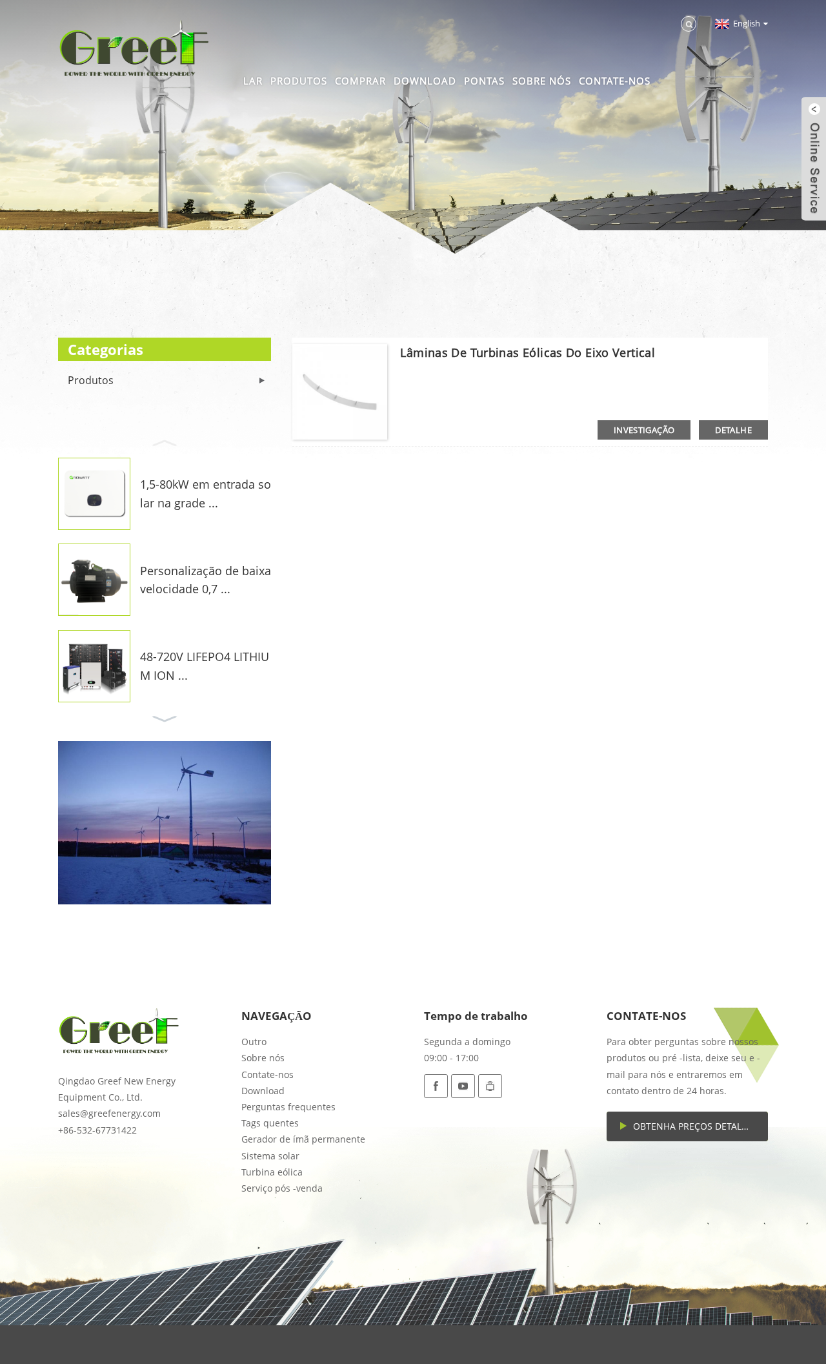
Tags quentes (270, 1123)
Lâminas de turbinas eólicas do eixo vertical (527, 352)
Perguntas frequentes (288, 1107)
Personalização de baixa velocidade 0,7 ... (205, 580)
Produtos (298, 80)
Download (425, 80)
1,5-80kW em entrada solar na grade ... (205, 493)
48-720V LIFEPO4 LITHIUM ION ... (204, 666)
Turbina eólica (272, 1172)
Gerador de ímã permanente (303, 1139)
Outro (254, 1041)
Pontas (484, 80)
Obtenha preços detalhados (700, 1126)
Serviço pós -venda (282, 1188)
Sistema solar (270, 1156)
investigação (644, 430)
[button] (164, 441)
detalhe (733, 430)
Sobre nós (541, 80)
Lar (253, 80)
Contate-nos (614, 80)
